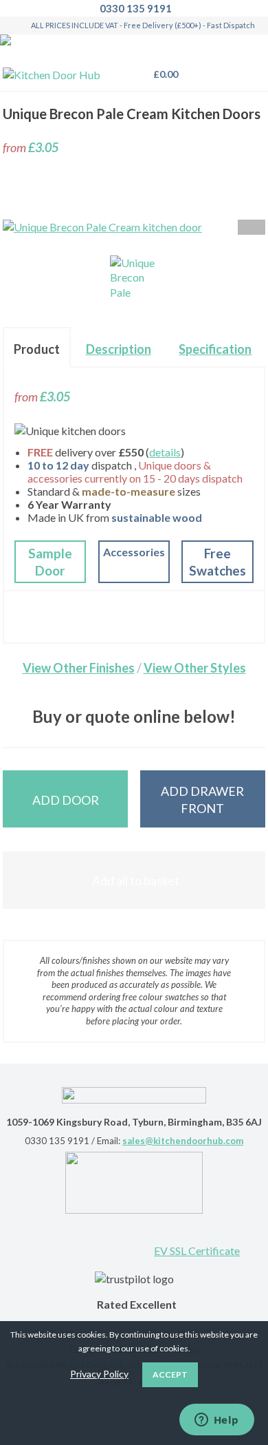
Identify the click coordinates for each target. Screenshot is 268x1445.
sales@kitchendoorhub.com (182, 1140)
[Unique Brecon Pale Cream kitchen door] (134, 279)
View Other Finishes (79, 667)
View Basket (161, 74)
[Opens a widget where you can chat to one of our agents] (216, 1421)
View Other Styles (195, 667)
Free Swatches (217, 562)
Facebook (90, 1238)
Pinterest (45, 1238)
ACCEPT (170, 1374)
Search (218, 68)
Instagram (135, 1238)
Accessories (134, 551)
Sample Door (50, 562)
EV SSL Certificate (197, 1250)
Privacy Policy (99, 1374)
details (165, 451)
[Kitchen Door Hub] (51, 75)
